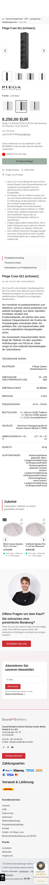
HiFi (26, 19)
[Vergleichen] (10, 170)
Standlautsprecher (9, 22)
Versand (6, 805)
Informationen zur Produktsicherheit (21, 267)
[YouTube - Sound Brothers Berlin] (12, 747)
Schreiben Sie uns (16, 643)
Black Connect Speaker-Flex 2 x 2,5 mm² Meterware (13, 546)
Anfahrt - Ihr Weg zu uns (13, 832)
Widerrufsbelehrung (11, 821)
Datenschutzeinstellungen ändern (19, 864)
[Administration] (32, 879)
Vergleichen (7, 856)
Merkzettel (6, 852)
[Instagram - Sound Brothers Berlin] (8, 747)
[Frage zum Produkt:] (12, 175)
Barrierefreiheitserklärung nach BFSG (19, 836)
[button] (44, 50)
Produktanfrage (24, 161)
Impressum (7, 817)
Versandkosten (24, 134)
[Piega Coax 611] (24, 50)
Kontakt (5, 828)
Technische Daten (13, 263)
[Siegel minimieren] (45, 865)
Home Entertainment (14, 19)
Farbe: (5, 95)
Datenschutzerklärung (14, 694)
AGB (4, 809)
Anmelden (6, 848)
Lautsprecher (35, 19)
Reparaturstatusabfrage (12, 824)
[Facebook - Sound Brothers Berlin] (3, 747)
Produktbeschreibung (14, 258)
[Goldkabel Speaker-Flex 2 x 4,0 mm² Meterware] (36, 529)
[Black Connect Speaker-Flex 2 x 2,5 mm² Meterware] (13, 529)
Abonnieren (12, 686)
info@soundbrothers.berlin (21, 742)
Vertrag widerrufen (13, 756)
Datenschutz (7, 813)
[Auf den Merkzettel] (27, 170)
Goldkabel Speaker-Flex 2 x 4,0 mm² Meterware (36, 545)
